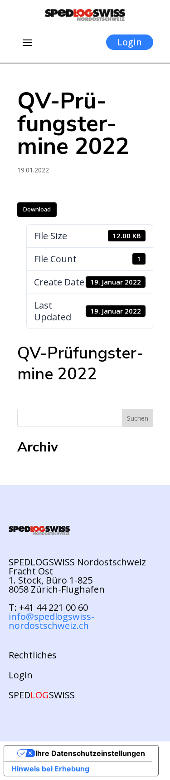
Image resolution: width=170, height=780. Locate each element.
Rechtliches (33, 655)
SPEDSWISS (42, 695)
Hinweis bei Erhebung (50, 768)
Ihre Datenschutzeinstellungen (90, 753)
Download (37, 209)
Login (129, 42)
